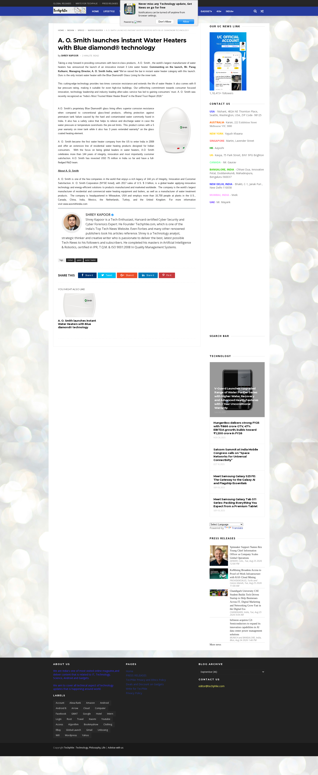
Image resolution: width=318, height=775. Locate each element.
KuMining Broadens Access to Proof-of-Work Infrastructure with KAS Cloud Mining (245, 574)
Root (69, 719)
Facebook (61, 713)
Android (104, 702)
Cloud (86, 708)
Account (60, 702)
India (229, 11)
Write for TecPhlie (136, 688)
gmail (89, 730)
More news (215, 644)
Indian (70, 30)
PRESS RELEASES (136, 675)
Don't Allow (164, 21)
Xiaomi (92, 719)
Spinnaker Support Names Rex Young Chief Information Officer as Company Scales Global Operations (246, 552)
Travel (80, 719)
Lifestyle (109, 11)
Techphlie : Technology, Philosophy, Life (84, 747)
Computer (100, 708)
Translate (237, 528)
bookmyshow (91, 724)
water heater (95, 30)
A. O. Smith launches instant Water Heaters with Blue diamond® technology (77, 324)
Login (58, 719)
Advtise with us (115, 747)
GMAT (74, 713)
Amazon (90, 702)
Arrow (75, 708)
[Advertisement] (237, 272)
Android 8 (61, 708)
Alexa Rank (75, 702)
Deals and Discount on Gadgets (145, 684)
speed (81, 30)
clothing (107, 724)
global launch (73, 730)
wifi (58, 735)
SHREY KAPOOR (98, 214)
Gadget (206, 11)
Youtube (105, 719)
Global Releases (62, 3)
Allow (186, 21)
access (59, 724)
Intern (110, 713)
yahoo (85, 735)
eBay (58, 730)
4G (218, 11)
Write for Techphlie (87, 3)
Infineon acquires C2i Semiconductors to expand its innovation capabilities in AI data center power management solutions (246, 627)
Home (95, 11)
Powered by (129, 22)
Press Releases (110, 3)
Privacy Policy (134, 693)
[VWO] (138, 22)
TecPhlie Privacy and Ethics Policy (146, 680)
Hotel (99, 713)
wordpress (71, 735)
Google (87, 713)
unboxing (103, 730)
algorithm (73, 724)
